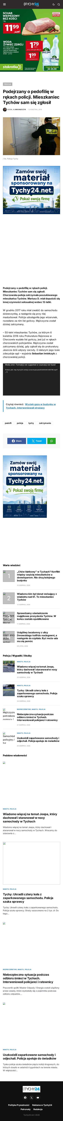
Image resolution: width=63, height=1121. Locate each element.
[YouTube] (37, 1098)
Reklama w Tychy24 (42, 1105)
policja (20, 423)
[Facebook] (25, 1098)
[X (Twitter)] (31, 1098)
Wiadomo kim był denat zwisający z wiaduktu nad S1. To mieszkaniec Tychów (37, 596)
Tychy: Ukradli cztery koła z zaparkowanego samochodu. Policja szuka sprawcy (37, 693)
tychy (31, 423)
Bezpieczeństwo (24, 709)
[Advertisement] (31, 245)
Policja (7, 84)
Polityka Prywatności (18, 1105)
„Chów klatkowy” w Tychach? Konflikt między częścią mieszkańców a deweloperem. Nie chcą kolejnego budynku (38, 576)
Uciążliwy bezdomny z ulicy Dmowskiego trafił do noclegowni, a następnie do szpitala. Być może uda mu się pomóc (37, 637)
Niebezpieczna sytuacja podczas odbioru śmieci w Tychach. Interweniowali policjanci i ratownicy (37, 717)
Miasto (20, 662)
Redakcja (37, 1109)
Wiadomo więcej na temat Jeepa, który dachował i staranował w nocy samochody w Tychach (37, 669)
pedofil (8, 423)
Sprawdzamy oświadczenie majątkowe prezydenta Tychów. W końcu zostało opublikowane (36, 616)
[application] (31, 379)
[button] (4, 4)
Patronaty (25, 1109)
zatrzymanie (45, 423)
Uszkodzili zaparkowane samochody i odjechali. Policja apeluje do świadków (38, 739)
